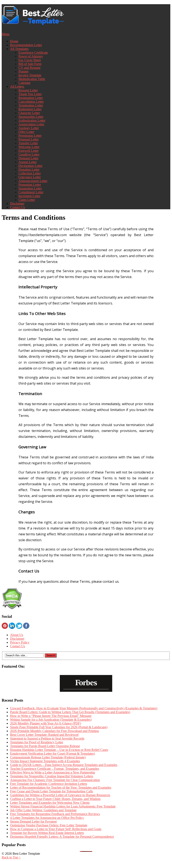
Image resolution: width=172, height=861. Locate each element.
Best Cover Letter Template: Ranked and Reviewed (44, 734)
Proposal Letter (28, 139)
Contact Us (17, 207)
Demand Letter (28, 158)
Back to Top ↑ (11, 857)
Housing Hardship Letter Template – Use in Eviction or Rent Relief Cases (59, 750)
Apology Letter (28, 128)
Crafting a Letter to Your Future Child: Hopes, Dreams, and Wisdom (55, 799)
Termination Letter (30, 105)
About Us (16, 635)
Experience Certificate (33, 52)
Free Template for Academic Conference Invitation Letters (48, 784)
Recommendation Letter (26, 45)
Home (14, 41)
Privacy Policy (19, 642)
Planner (23, 71)
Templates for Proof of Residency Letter (36, 742)
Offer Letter (26, 132)
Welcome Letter (28, 147)
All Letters (17, 86)
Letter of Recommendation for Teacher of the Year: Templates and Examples (60, 787)
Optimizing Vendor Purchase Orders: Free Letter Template (48, 825)
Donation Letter (28, 169)
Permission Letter (30, 135)
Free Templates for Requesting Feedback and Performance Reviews (55, 814)
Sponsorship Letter (30, 116)
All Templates (19, 49)
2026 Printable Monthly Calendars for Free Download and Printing (54, 731)
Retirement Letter (30, 109)
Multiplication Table (31, 79)
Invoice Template (29, 75)
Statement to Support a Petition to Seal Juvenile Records (47, 738)
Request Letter (28, 90)
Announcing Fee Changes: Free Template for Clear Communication (55, 780)
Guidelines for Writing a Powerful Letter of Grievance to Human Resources (60, 795)
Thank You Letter (30, 94)
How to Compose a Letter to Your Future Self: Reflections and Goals (55, 829)
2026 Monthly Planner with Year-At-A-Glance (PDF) (45, 723)
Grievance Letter (29, 177)
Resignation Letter (30, 98)
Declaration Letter (30, 166)
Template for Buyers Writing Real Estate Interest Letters (47, 833)
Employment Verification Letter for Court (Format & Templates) (52, 753)
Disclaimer (17, 203)
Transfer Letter (28, 143)
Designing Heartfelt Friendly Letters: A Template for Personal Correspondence (62, 836)
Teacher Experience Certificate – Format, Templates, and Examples (54, 768)
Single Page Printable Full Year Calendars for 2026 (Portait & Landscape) (58, 727)
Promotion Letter (29, 184)
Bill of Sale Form (29, 64)
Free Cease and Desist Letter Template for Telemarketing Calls (51, 791)
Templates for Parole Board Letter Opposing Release (45, 746)
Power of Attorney (30, 56)
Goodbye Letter (28, 154)
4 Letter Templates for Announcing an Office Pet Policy (47, 817)
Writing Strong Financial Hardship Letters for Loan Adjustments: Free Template (63, 806)
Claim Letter (26, 200)
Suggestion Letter (30, 188)
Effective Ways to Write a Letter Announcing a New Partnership (52, 772)
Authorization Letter (31, 120)
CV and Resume (29, 67)
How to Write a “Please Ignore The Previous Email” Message (50, 716)
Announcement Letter (32, 181)
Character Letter (29, 113)
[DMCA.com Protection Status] (12, 608)
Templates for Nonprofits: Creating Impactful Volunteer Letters (51, 776)
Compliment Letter (30, 192)
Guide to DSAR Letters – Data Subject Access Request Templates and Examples (63, 765)
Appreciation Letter (31, 124)
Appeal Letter (27, 162)
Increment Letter (29, 196)
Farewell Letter (28, 150)
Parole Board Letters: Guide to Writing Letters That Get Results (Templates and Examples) (70, 712)
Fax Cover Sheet (29, 60)
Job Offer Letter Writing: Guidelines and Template (43, 810)
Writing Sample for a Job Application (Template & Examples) (50, 719)
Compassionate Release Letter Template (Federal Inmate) (48, 757)
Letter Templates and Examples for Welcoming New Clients (50, 802)
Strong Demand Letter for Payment (33, 821)
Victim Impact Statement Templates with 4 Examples (45, 761)
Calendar (24, 83)
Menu (5, 34)
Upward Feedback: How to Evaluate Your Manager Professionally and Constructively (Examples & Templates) (83, 708)
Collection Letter (29, 173)
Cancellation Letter (31, 101)
